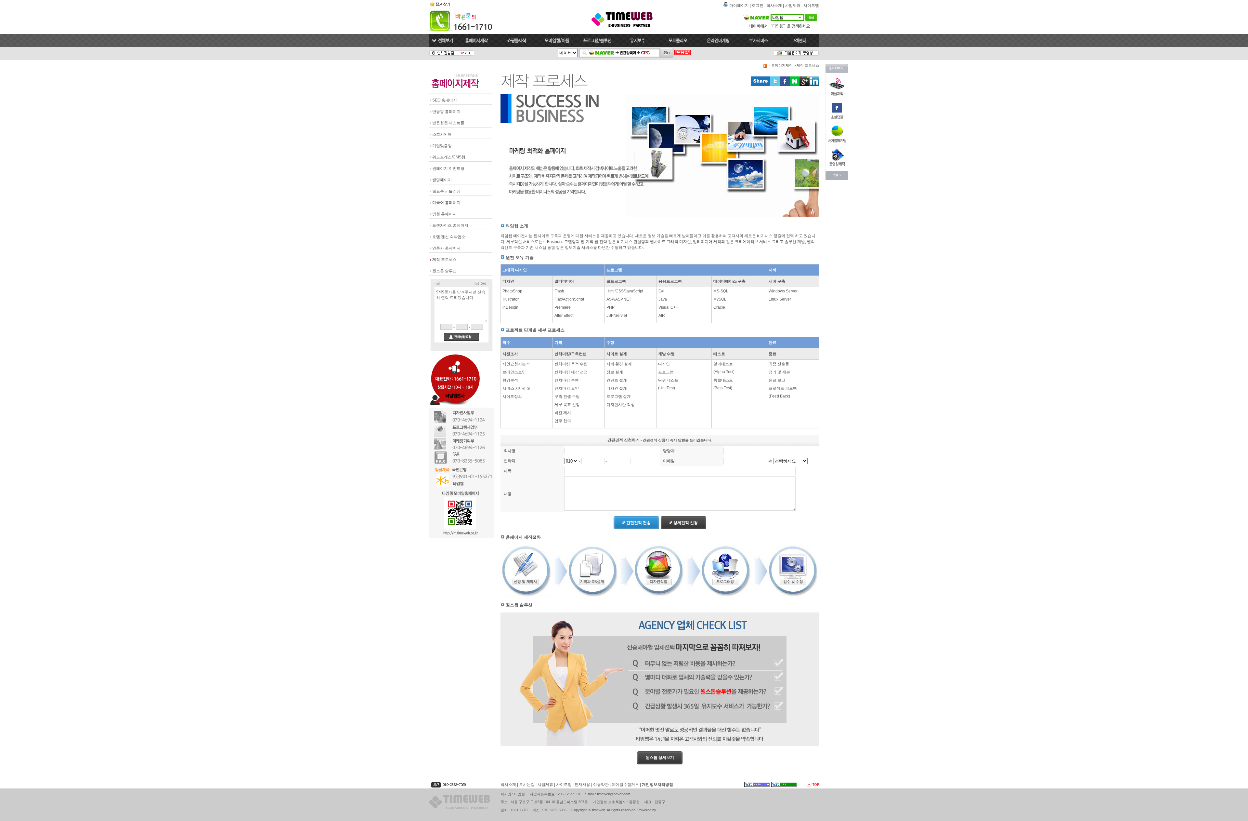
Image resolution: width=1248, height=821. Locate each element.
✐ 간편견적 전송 (636, 522)
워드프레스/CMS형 (448, 157)
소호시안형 (442, 134)
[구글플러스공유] (804, 84)
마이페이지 (739, 5)
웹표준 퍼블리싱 (446, 191)
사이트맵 (811, 5)
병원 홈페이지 (444, 214)
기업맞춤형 (442, 145)
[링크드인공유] (814, 84)
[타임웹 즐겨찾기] (440, 6)
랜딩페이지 (442, 180)
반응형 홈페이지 (446, 111)
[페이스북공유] (785, 84)
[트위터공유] (775, 84)
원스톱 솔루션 (444, 271)
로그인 (757, 5)
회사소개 (774, 5)
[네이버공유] (795, 84)
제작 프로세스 (444, 259)
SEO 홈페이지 (444, 100)
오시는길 (527, 784)
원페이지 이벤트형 (448, 168)
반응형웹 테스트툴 (448, 123)
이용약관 (601, 784)
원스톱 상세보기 (660, 757)
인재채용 (582, 784)
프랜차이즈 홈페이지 (450, 225)
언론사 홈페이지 (446, 248)
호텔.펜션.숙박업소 (448, 237)
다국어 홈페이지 (446, 202)
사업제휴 (792, 5)
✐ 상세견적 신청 (683, 522)
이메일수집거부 (625, 784)
